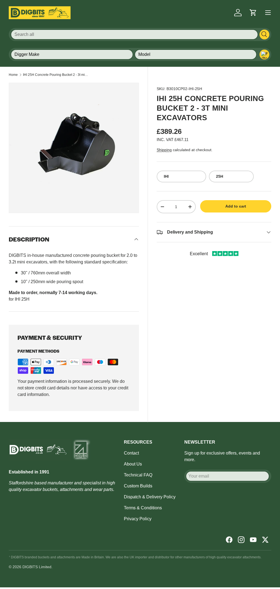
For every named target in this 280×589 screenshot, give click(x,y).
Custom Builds (138, 486)
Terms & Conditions (143, 507)
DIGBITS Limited (36, 567)
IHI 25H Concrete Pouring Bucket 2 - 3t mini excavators (56, 74)
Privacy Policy (137, 518)
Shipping (164, 150)
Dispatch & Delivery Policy (150, 497)
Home (13, 74)
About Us (133, 464)
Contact (131, 453)
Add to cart (235, 206)
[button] (253, 13)
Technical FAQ (138, 475)
